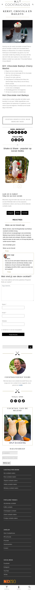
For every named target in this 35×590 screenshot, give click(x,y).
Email (4, 312)
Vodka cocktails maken (10, 484)
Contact (6, 548)
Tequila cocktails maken (11, 480)
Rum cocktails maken (10, 477)
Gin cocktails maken (9, 473)
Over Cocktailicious (9, 533)
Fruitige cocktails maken (11, 518)
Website (4, 321)
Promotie (6, 540)
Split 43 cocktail (17, 443)
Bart (8, 255)
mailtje (21, 385)
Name (4, 304)
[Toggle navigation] (2, 4)
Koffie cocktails (8, 507)
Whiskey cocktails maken (11, 488)
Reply (7, 251)
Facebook (6, 563)
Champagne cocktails (10, 510)
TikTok (18, 213)
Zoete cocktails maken (10, 514)
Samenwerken (8, 544)
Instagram (10, 213)
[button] (32, 4)
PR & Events (7, 537)
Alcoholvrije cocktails (10, 503)
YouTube (24, 213)
